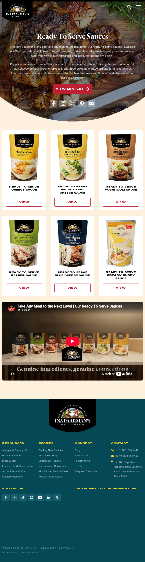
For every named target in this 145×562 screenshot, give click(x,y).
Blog (77, 450)
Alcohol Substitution (13, 471)
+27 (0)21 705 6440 (127, 450)
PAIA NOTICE (10, 553)
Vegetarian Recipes (50, 461)
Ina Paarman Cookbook (52, 466)
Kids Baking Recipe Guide (53, 471)
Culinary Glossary (12, 476)
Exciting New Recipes (51, 450)
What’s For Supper (49, 455)
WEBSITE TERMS (13, 548)
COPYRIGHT (66, 548)
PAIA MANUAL (30, 553)
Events (79, 466)
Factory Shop (82, 461)
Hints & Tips (9, 461)
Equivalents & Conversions (17, 466)
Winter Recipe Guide (50, 476)
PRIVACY (32, 548)
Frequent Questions (86, 471)
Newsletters (81, 455)
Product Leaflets (11, 455)
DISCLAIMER (48, 548)
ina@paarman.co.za (126, 455)
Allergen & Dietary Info (15, 450)
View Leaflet (70, 88)
